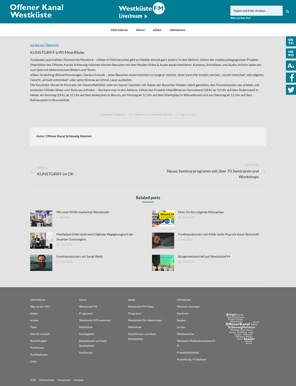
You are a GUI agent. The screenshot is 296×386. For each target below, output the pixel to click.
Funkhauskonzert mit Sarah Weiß (79, 256)
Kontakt (79, 380)
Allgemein (119, 114)
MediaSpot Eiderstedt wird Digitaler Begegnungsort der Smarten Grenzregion (94, 236)
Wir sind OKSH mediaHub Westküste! (82, 212)
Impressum (64, 380)
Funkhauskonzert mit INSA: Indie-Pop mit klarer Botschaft (218, 234)
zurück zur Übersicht (44, 45)
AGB (33, 380)
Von (150, 114)
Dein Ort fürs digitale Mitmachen (201, 212)
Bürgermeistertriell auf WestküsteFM (204, 256)
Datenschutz (46, 380)
